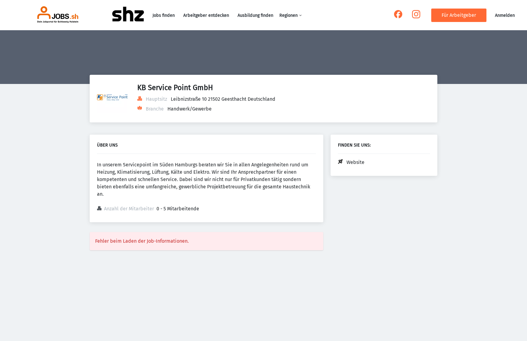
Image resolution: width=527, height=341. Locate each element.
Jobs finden (163, 15)
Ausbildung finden (255, 15)
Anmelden (505, 15)
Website (355, 162)
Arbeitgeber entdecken (206, 15)
